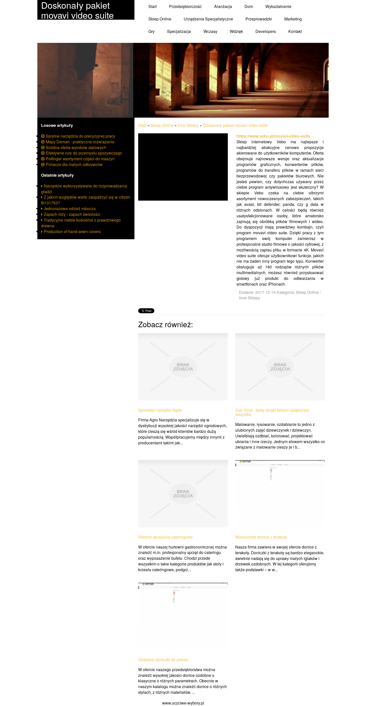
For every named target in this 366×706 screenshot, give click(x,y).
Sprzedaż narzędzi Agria (160, 410)
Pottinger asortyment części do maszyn (80, 158)
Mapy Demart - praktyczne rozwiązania (80, 142)
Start (142, 125)
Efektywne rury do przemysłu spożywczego (84, 153)
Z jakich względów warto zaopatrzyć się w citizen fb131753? (85, 200)
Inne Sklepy (188, 125)
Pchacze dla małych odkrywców (74, 164)
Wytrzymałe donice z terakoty (261, 537)
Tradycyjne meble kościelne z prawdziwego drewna (81, 223)
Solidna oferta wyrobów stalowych (76, 147)
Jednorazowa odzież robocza (70, 208)
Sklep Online (162, 125)
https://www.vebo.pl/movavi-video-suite (273, 136)
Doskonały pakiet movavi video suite (235, 125)
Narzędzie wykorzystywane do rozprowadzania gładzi (84, 188)
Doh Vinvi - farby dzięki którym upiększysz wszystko (272, 412)
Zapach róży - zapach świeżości (72, 214)
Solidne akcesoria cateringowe (165, 537)
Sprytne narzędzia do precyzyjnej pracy (80, 136)
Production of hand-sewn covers (72, 231)
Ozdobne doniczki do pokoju (163, 659)
